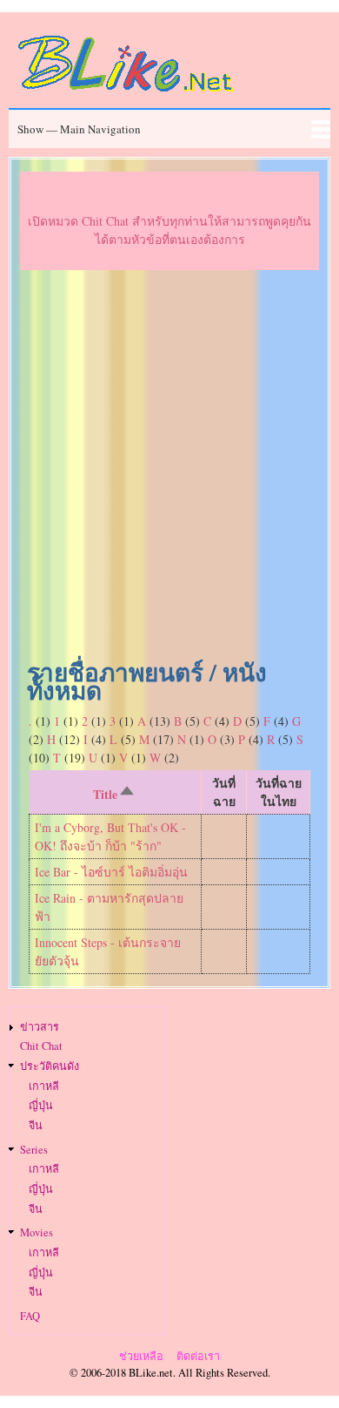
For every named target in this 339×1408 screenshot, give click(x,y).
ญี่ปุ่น (41, 1105)
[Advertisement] (169, 469)
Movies (36, 1232)
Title (116, 795)
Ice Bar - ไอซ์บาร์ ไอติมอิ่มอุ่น (111, 871)
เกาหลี (44, 1086)
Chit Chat (41, 1046)
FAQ (30, 1316)
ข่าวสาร (39, 1026)
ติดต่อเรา (198, 1356)
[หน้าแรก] (126, 94)
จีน (36, 1125)
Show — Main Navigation (79, 129)
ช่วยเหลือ (141, 1356)
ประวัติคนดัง (49, 1066)
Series (34, 1149)
